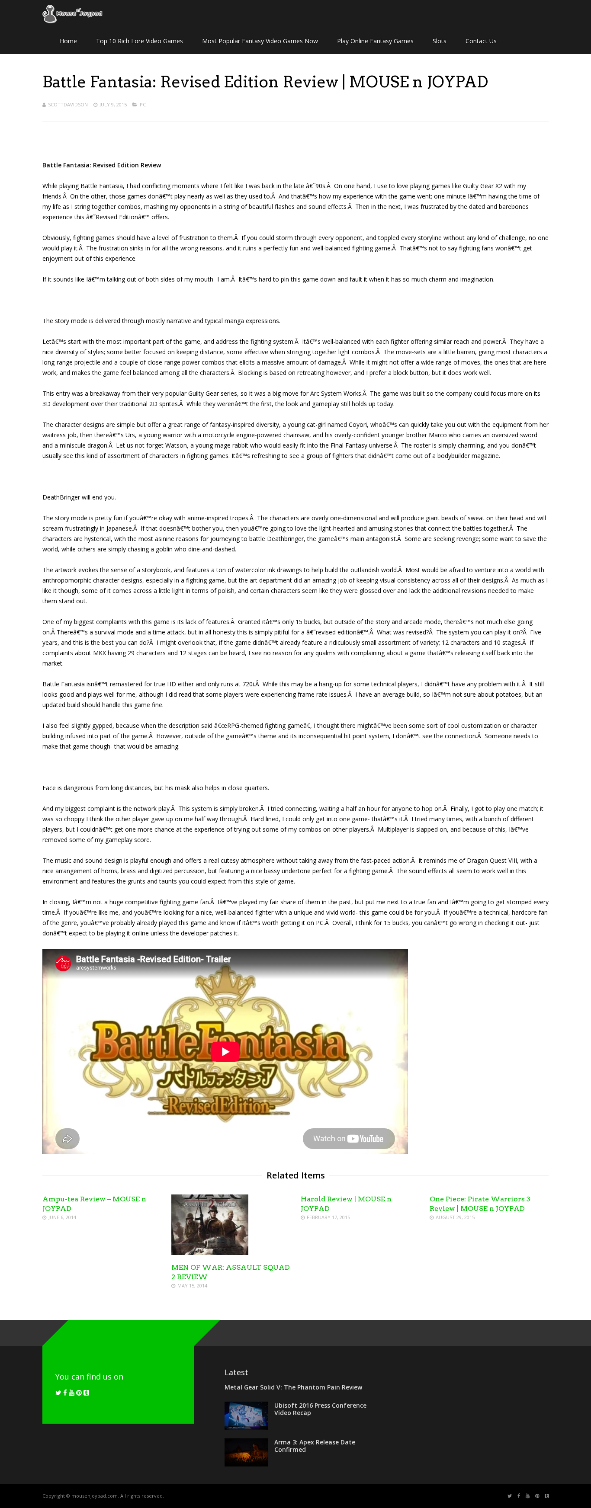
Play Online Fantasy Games (375, 41)
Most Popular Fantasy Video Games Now (260, 41)
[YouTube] (71, 1392)
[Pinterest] (79, 1392)
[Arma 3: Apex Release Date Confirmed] (246, 1464)
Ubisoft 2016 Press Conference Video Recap (320, 1409)
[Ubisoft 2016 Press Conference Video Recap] (246, 1427)
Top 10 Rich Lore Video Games (139, 41)
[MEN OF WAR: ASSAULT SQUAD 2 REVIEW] (209, 1253)
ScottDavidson (68, 104)
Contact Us (481, 41)
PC (143, 104)
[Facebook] (65, 1392)
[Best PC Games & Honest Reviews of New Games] (72, 22)
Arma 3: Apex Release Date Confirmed (314, 1446)
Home (68, 41)
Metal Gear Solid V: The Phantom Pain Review (293, 1387)
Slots (439, 41)
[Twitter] (58, 1392)
